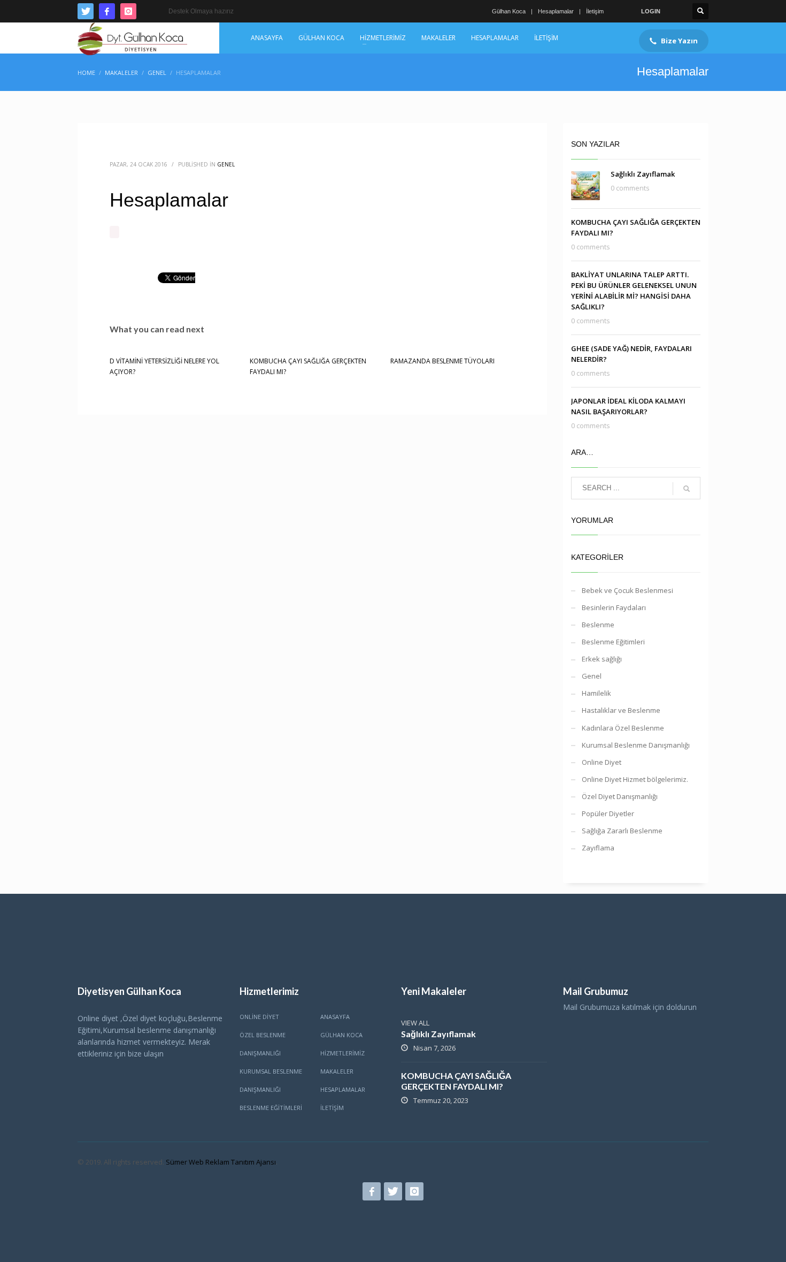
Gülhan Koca (509, 11)
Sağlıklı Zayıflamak (643, 174)
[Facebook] (107, 11)
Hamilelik (596, 693)
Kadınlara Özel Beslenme (623, 728)
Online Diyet (601, 762)
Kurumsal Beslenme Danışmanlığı (636, 745)
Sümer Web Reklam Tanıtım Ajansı (221, 1162)
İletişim (595, 11)
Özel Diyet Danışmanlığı (620, 796)
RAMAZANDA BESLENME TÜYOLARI (442, 361)
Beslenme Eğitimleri (613, 642)
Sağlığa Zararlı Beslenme (622, 830)
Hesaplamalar (556, 11)
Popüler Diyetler (608, 813)
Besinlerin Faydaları (614, 607)
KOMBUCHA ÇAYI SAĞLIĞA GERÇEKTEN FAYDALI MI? (456, 1080)
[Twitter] (86, 11)
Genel (226, 164)
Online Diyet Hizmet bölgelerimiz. (635, 779)
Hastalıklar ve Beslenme (621, 710)
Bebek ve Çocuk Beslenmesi (627, 590)
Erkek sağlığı (602, 659)
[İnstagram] (128, 11)
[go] (686, 488)
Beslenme (598, 624)
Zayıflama (598, 848)
